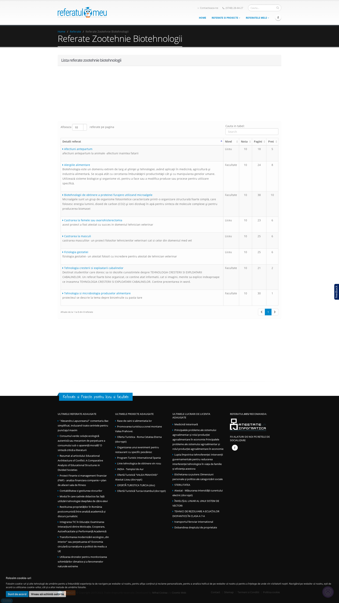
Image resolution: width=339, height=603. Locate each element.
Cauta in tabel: (235, 126)
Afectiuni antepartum (77, 149)
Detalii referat (71, 141)
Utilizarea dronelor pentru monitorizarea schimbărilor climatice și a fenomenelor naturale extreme (82, 561)
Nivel (228, 141)
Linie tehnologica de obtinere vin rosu (139, 463)
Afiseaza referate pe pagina (87, 127)
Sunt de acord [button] (17, 594)
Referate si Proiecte (225, 17)
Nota (244, 141)
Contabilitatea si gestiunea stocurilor (81, 490)
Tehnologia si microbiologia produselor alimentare (97, 293)
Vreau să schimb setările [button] (47, 594)
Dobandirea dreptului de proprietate (195, 527)
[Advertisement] (169, 93)
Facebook (278, 17)
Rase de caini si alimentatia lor (134, 421)
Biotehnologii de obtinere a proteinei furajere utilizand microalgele (107, 195)
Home (202, 17)
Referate (75, 31)
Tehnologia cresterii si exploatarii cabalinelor (93, 268)
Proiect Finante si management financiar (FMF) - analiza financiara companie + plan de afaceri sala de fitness (82, 480)
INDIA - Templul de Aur (130, 469)
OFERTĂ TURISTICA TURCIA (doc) (136, 485)
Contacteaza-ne (209, 8)
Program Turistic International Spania (139, 457)
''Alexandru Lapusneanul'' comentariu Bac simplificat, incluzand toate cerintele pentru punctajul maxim (83, 425)
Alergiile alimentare (76, 165)
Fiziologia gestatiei (75, 252)
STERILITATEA (182, 485)
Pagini (258, 141)
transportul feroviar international (193, 521)
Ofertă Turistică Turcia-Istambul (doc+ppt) (141, 491)
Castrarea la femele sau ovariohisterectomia (92, 220)
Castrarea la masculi (77, 236)
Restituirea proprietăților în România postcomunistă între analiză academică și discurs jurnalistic (82, 511)
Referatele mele (257, 17)
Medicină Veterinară (186, 424)
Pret (271, 141)
